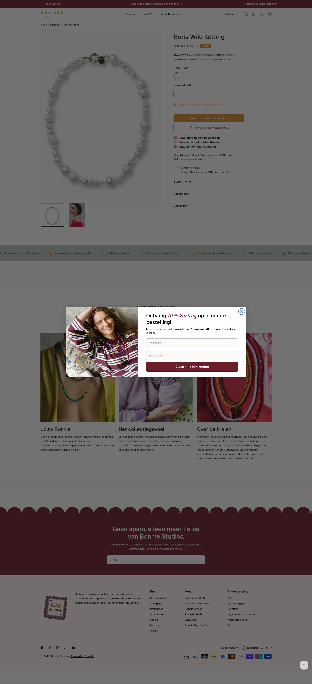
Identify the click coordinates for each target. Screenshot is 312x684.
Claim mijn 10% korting (192, 367)
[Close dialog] (242, 311)
